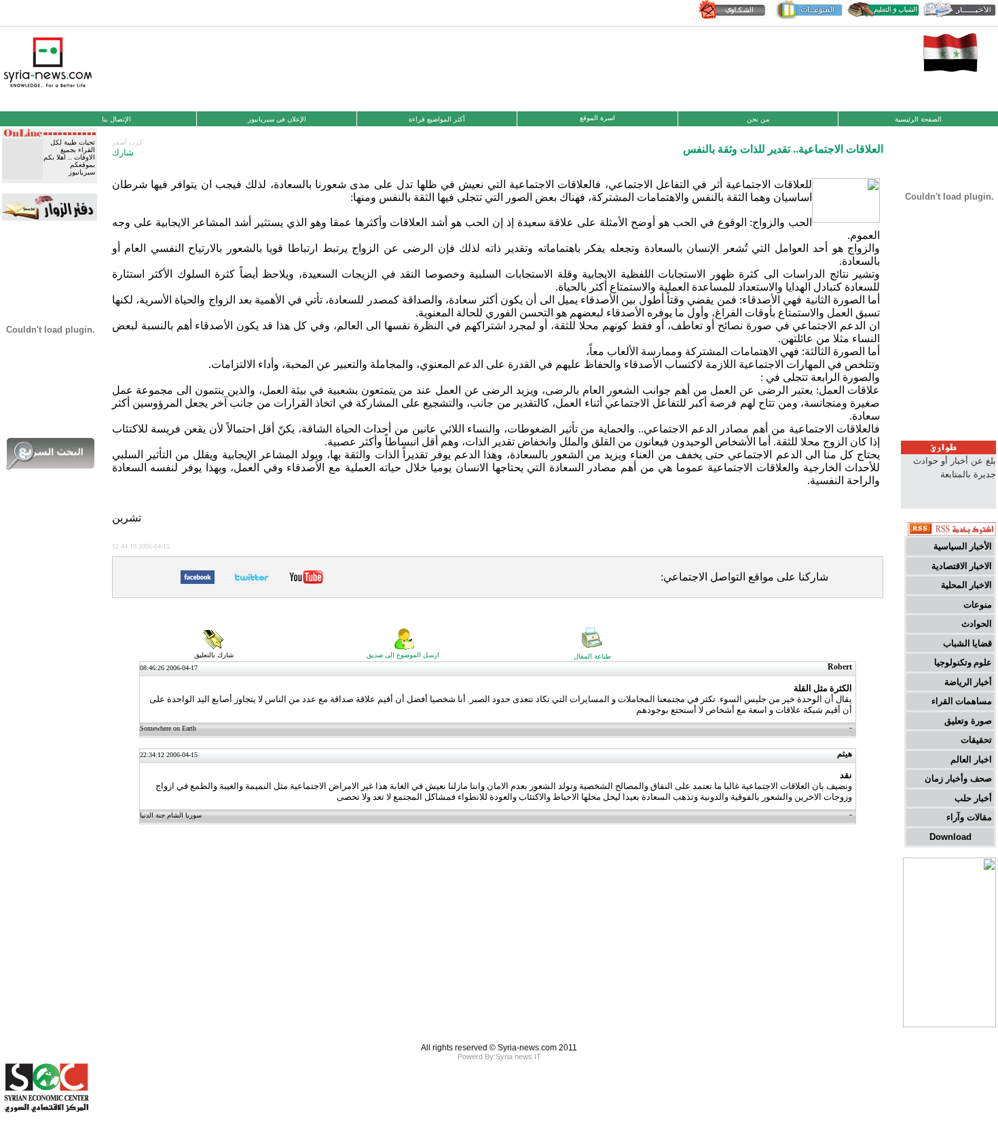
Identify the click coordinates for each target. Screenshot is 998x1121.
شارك (123, 152)
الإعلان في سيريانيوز (277, 119)
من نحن (758, 119)
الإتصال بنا (116, 119)
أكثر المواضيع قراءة (437, 119)
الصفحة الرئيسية (918, 119)
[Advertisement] (499, 67)
